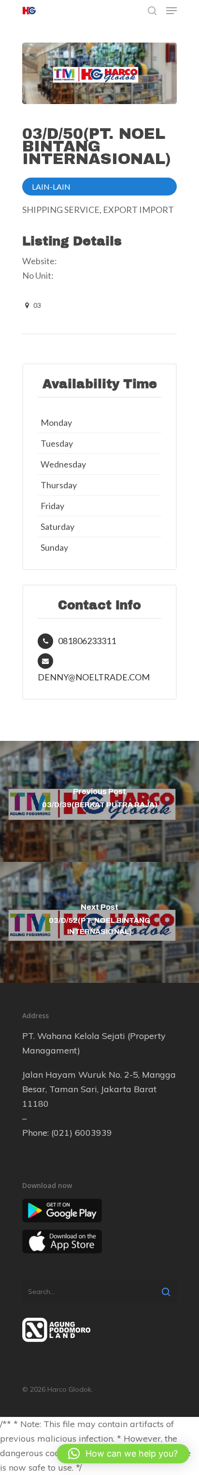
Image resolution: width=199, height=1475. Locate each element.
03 (36, 305)
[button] (123, 1453)
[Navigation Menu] (171, 10)
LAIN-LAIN (51, 186)
